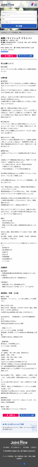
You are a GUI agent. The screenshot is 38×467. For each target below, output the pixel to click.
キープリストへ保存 (26, 56)
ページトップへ (18, 464)
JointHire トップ (5, 32)
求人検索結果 (14, 32)
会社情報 (26, 447)
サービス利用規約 (8, 456)
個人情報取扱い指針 (21, 456)
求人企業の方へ (16, 447)
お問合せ (34, 447)
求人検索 (6, 447)
